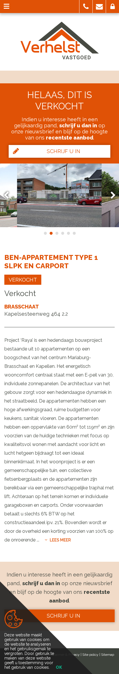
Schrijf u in (63, 151)
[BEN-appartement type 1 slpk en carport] (59, 195)
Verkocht (23, 280)
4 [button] (62, 233)
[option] (59, 195)
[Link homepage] (60, 40)
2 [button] (50, 233)
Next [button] (110, 195)
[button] (85, 6)
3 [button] (56, 233)
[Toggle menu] (6, 6)
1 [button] (45, 233)
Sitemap (107, 655)
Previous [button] (9, 195)
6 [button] (74, 233)
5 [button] (68, 233)
